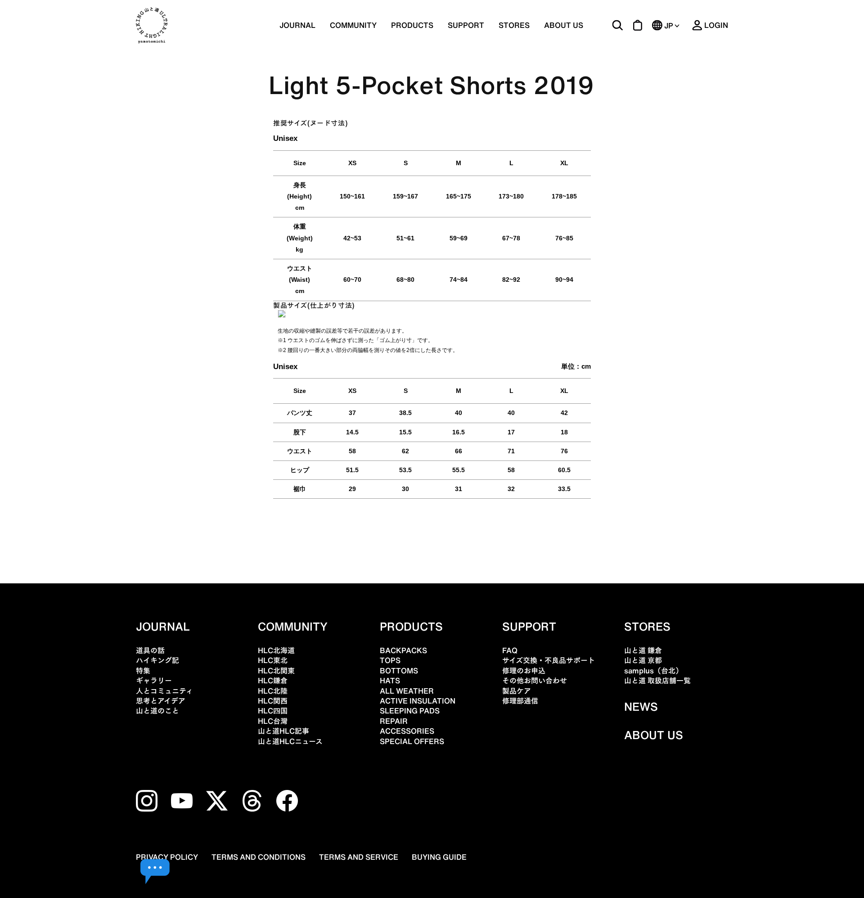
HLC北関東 (276, 670)
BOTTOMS (399, 670)
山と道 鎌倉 (643, 650)
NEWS (641, 706)
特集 (143, 670)
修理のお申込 (523, 670)
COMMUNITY (353, 25)
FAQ (510, 650)
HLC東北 (273, 660)
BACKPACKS (403, 650)
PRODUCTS (411, 626)
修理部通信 (520, 700)
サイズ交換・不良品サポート (548, 660)
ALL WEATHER (407, 691)
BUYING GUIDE (439, 857)
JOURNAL (297, 25)
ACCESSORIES (407, 731)
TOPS (390, 660)
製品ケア (516, 691)
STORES (514, 25)
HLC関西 (273, 700)
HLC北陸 (273, 691)
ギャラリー (154, 680)
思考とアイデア (160, 700)
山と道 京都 (643, 660)
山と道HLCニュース (290, 741)
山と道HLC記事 (283, 731)
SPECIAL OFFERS (412, 741)
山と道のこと (157, 710)
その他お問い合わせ (534, 680)
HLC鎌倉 (273, 680)
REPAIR (394, 721)
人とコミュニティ (164, 691)
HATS (390, 680)
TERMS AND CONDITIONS (259, 857)
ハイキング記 (157, 660)
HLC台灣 (273, 721)
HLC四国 (273, 710)
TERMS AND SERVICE (358, 857)
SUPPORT (466, 25)
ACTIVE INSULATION (417, 700)
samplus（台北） (653, 670)
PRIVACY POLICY (167, 857)
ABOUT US (563, 25)
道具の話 (150, 650)
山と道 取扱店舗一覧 (657, 680)
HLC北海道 (276, 650)
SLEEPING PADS (410, 710)
